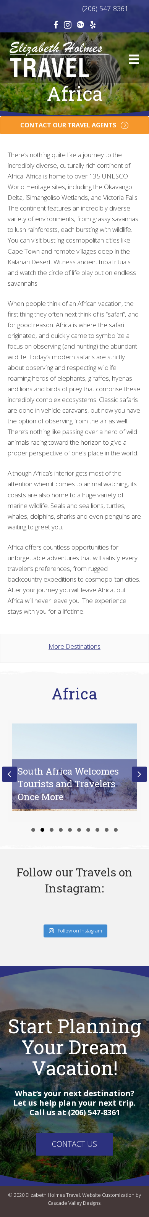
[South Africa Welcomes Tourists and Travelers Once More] (74, 771)
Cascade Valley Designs (74, 1202)
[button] (33, 830)
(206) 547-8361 (74, 8)
